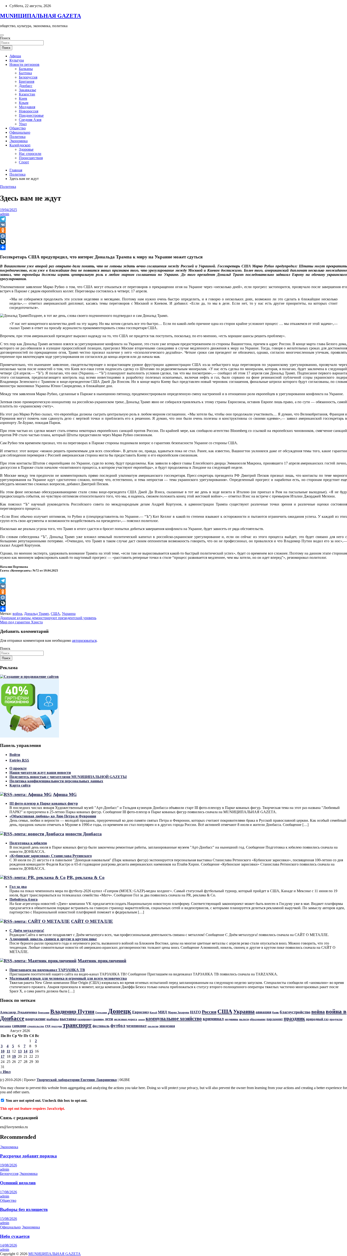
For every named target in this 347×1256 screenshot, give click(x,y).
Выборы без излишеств (24, 1209)
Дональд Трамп (36, 614)
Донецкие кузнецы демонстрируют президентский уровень (48, 618)
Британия (26, 81)
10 (2, 1051)
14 (25, 1051)
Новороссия (28, 111)
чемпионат (136, 1026)
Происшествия (31, 158)
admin (4, 214)
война (17, 614)
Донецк (119, 1011)
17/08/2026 (8, 1192)
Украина (69, 614)
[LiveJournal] (173, 242)
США (55, 614)
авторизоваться (84, 640)
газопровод (84, 1019)
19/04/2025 (8, 210)
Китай (153, 1012)
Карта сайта (19, 785)
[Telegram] (173, 219)
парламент (275, 1019)
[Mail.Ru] (173, 236)
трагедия (56, 1026)
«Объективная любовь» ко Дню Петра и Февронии (52, 816)
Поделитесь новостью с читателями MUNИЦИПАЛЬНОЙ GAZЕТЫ (68, 777)
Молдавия (27, 107)
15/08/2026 (8, 1219)
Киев (23, 98)
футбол (117, 1025)
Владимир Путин (72, 1011)
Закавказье (27, 90)
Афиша (15, 56)
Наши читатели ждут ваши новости (40, 773)
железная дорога (125, 1019)
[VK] (173, 225)
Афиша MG (65, 794)
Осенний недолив (18, 1182)
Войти (14, 755)
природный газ (317, 1019)
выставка (68, 1019)
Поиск (5, 38)
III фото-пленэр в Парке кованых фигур (43, 803)
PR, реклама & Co (86, 877)
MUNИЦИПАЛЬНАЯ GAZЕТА (40, 16)
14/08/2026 (8, 1245)
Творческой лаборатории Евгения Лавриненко (77, 1080)
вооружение (35, 1019)
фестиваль (101, 1026)
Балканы (26, 69)
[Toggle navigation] (2, 35)
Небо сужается (15, 1236)
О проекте (18, 768)
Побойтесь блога (23, 899)
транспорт (77, 1025)
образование (258, 1019)
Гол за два (18, 887)
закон (141, 1019)
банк (275, 1012)
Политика (17, 137)
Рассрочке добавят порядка (28, 1155)
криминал (213, 1018)
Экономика (18, 141)
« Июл (5, 1072)
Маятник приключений (102, 960)
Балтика (25, 73)
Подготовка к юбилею (28, 843)
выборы (53, 1019)
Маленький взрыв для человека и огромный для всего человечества (68, 978)
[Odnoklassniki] (173, 230)
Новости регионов (24, 64)
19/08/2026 (8, 1165)
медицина (231, 1019)
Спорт (24, 162)
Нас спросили (30, 154)
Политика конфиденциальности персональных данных (56, 781)
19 (14, 1056)
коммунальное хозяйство (174, 1018)
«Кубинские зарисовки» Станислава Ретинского (50, 856)
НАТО (195, 1012)
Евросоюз (140, 1012)
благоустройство (295, 1012)
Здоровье (26, 149)
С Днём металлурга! (26, 931)
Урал (23, 124)
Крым (23, 103)
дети (109, 1018)
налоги (244, 1019)
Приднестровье (31, 115)
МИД (162, 1012)
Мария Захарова (178, 1012)
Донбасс (25, 86)
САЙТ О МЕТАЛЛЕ (92, 921)
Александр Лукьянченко (18, 1012)
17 (2, 1056)
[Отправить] (173, 247)
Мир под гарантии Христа (21, 622)
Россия (209, 1011)
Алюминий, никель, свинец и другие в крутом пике (53, 939)
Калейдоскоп (19, 145)
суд (47, 1026)
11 (8, 1051)
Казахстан (27, 94)
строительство (35, 1026)
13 (20, 1051)
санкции (19, 1026)
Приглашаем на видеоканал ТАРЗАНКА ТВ (47, 970)
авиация (263, 1012)
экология (153, 1026)
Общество (17, 128)
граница (98, 1019)
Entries (19, 760)
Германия (101, 1012)
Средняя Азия (30, 120)
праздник (294, 1018)
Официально (19, 132)
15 (31, 1051)
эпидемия (167, 1026)
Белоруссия (28, 77)
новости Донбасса (83, 833)
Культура (16, 60)
